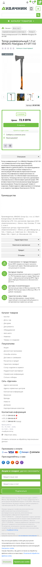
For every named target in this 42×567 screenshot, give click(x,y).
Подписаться (21, 491)
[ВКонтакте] (8, 462)
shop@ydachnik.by (12, 530)
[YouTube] (17, 462)
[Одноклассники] (12, 462)
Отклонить (7, 562)
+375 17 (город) (11, 421)
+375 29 (8, 415)
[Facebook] (3, 462)
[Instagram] (21, 462)
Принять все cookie (21, 562)
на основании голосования (27, 536)
